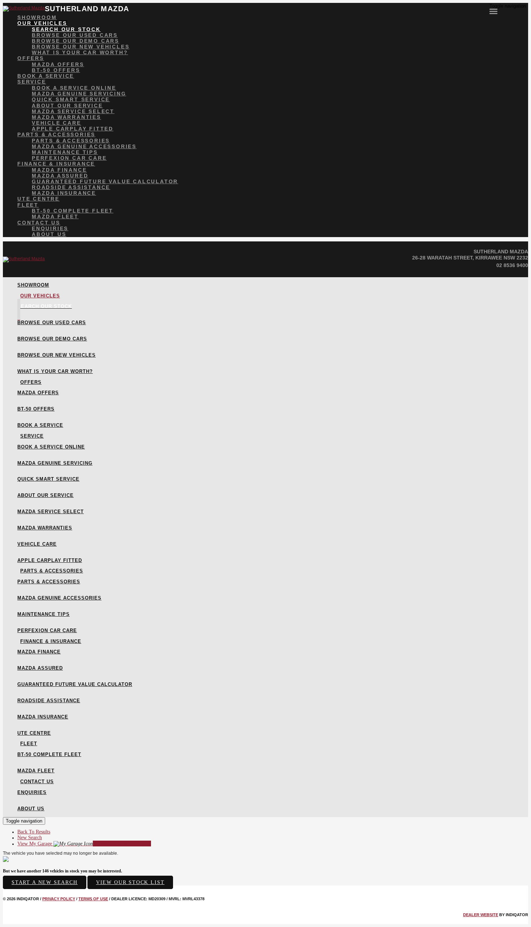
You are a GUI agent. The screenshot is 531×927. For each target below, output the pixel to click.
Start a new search (45, 882)
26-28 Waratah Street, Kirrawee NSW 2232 (470, 258)
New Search (29, 837)
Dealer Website (480, 915)
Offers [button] (30, 58)
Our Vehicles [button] (42, 23)
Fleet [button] (28, 205)
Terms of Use (93, 899)
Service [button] (31, 82)
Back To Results (33, 831)
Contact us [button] (38, 223)
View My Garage (84, 843)
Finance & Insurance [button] (56, 164)
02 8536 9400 (512, 265)
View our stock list (130, 882)
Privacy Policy (58, 899)
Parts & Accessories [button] (56, 134)
